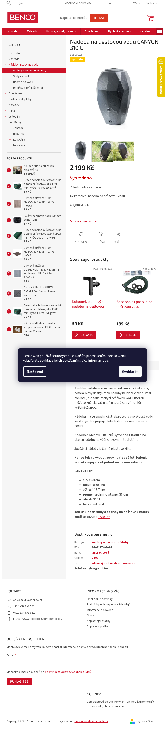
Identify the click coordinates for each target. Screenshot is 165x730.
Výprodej (14, 53)
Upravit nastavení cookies (91, 721)
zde (105, 360)
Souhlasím (130, 371)
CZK (135, 3)
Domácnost (16, 93)
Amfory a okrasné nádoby (29, 70)
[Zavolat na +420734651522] (13, 3)
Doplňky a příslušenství (28, 88)
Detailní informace (81, 221)
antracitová (100, 553)
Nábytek (14, 105)
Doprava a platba (97, 626)
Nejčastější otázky (98, 621)
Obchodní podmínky (78, 3)
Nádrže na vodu (23, 82)
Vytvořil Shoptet (148, 721)
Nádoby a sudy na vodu (23, 65)
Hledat (99, 18)
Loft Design (16, 122)
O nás (90, 615)
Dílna (12, 111)
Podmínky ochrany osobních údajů (108, 604)
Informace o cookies (100, 610)
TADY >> (104, 516)
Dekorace (19, 145)
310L (95, 558)
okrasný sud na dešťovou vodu (113, 563)
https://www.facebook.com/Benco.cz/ (37, 619)
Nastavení (35, 371)
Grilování (14, 117)
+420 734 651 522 (24, 606)
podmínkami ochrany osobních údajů (68, 672)
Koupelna (19, 140)
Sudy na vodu (21, 76)
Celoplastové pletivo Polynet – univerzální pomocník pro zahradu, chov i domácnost (120, 704)
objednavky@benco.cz (28, 600)
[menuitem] (12, 31)
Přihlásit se (19, 681)
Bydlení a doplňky (20, 99)
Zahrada (14, 59)
